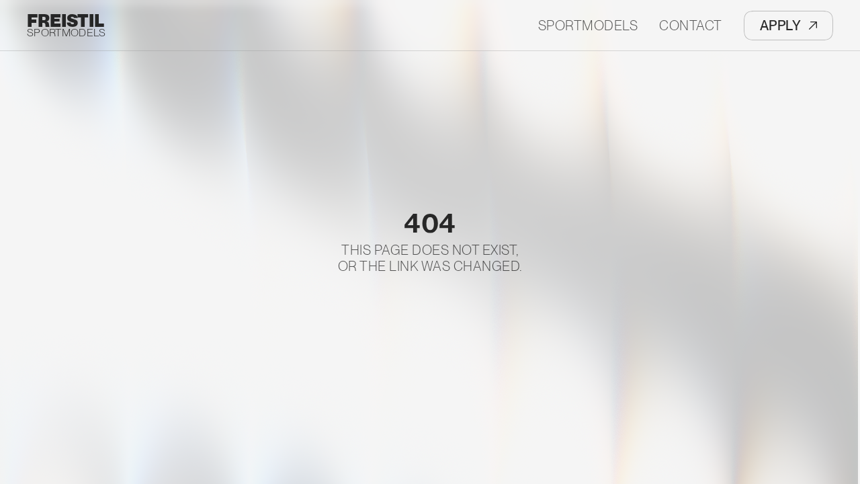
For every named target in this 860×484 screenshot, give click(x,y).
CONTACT (690, 25)
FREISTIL (65, 20)
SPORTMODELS (66, 32)
